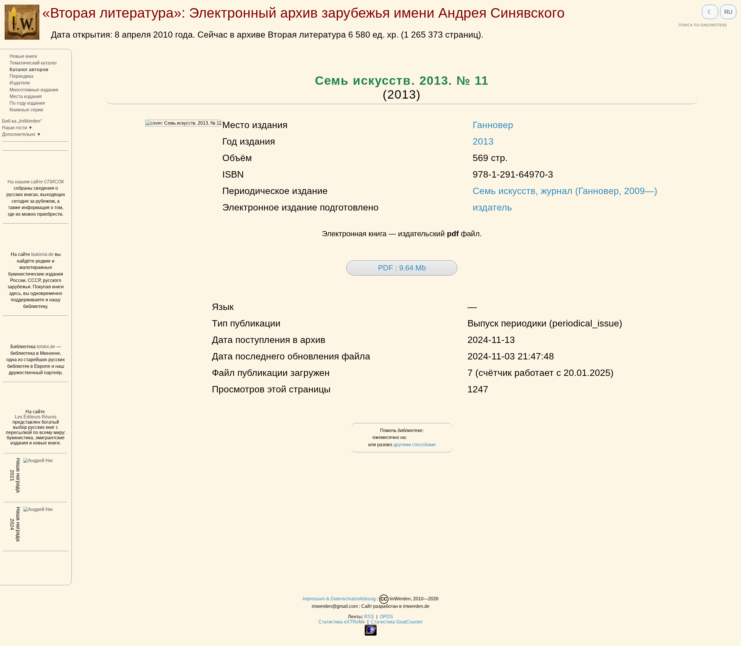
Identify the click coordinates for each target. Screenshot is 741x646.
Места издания (26, 96)
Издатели (20, 82)
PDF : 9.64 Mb (402, 268)
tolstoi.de (46, 346)
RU (728, 12)
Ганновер (493, 125)
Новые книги (23, 56)
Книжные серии (26, 109)
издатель (492, 207)
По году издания (27, 103)
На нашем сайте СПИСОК (36, 181)
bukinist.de (42, 254)
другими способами (414, 444)
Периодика (21, 76)
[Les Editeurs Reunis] (35, 397)
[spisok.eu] (35, 166)
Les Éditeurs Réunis (35, 416)
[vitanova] (36, 566)
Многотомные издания (34, 89)
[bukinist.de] (35, 238)
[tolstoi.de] (35, 331)
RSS (369, 616)
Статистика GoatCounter (397, 621)
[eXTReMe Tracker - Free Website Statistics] (371, 634)
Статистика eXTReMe (341, 621)
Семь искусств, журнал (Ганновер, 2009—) (565, 191)
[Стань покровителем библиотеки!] (419, 437)
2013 (483, 141)
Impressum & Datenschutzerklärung (339, 598)
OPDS (386, 616)
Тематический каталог (33, 62)
